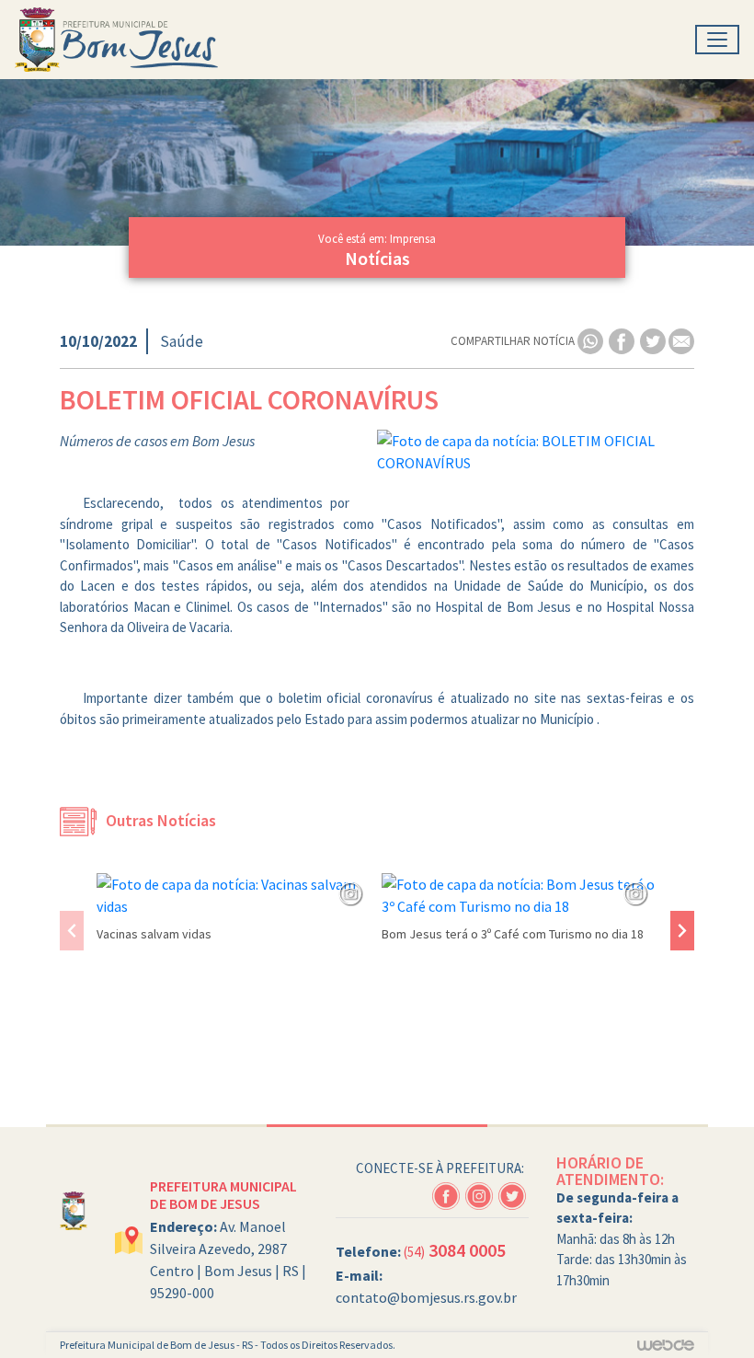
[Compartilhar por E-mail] (681, 340)
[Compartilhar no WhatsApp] (591, 340)
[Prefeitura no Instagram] (481, 1193)
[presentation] (72, 930)
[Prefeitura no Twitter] (513, 1193)
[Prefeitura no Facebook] (448, 1193)
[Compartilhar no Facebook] (623, 340)
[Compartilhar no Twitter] (654, 340)
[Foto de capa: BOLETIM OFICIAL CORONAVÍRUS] (535, 452)
